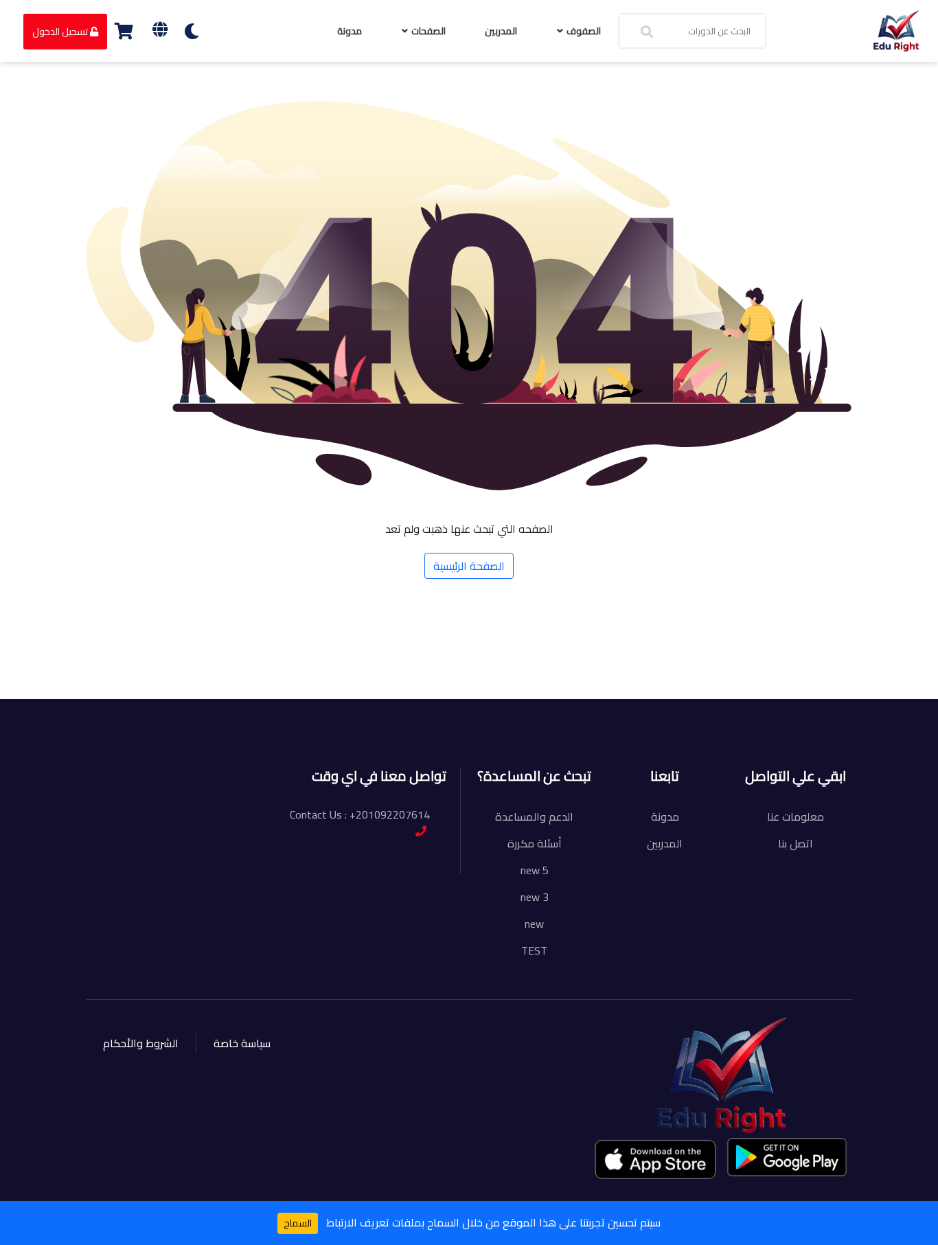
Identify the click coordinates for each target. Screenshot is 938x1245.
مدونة (349, 31)
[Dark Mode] (192, 31)
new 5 (535, 870)
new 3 (535, 897)
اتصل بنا (795, 843)
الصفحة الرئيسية (469, 566)
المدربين (501, 31)
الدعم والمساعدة (534, 816)
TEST (534, 950)
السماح (298, 1223)
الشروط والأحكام (141, 1043)
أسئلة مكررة (534, 843)
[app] (656, 1159)
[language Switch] (160, 29)
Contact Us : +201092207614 (360, 814)
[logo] (896, 29)
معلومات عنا (795, 816)
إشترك (178, 678)
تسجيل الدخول (61, 32)
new (534, 923)
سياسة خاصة (242, 1043)
